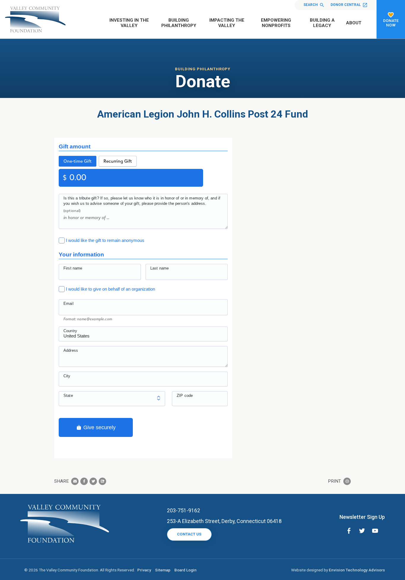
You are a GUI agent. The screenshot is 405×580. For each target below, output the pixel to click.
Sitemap (162, 570)
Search (311, 5)
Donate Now (391, 22)
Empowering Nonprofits (276, 23)
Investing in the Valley (129, 23)
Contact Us (189, 534)
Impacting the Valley (226, 23)
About (353, 23)
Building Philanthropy (178, 23)
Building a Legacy (322, 23)
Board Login (185, 570)
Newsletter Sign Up (362, 517)
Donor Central (346, 5)
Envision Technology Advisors (357, 570)
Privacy (144, 570)
